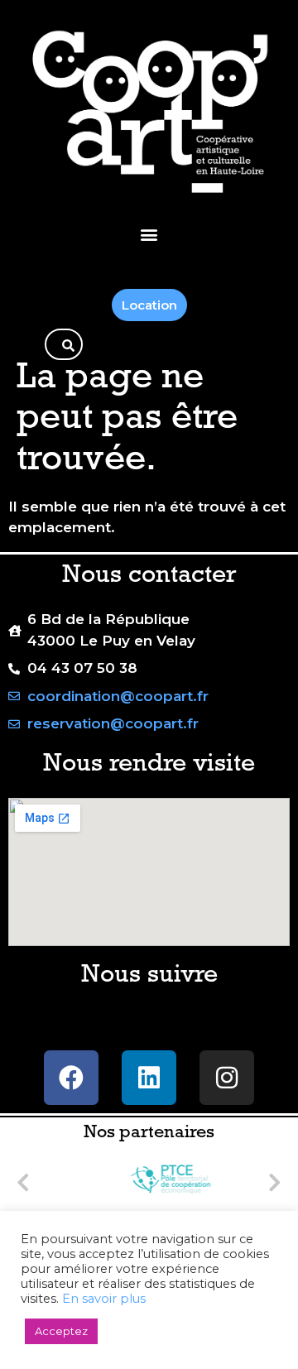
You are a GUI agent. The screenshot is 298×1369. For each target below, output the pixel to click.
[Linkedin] (149, 1077)
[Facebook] (71, 1077)
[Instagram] (226, 1077)
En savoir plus (104, 1298)
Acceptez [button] (61, 1331)
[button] (149, 233)
